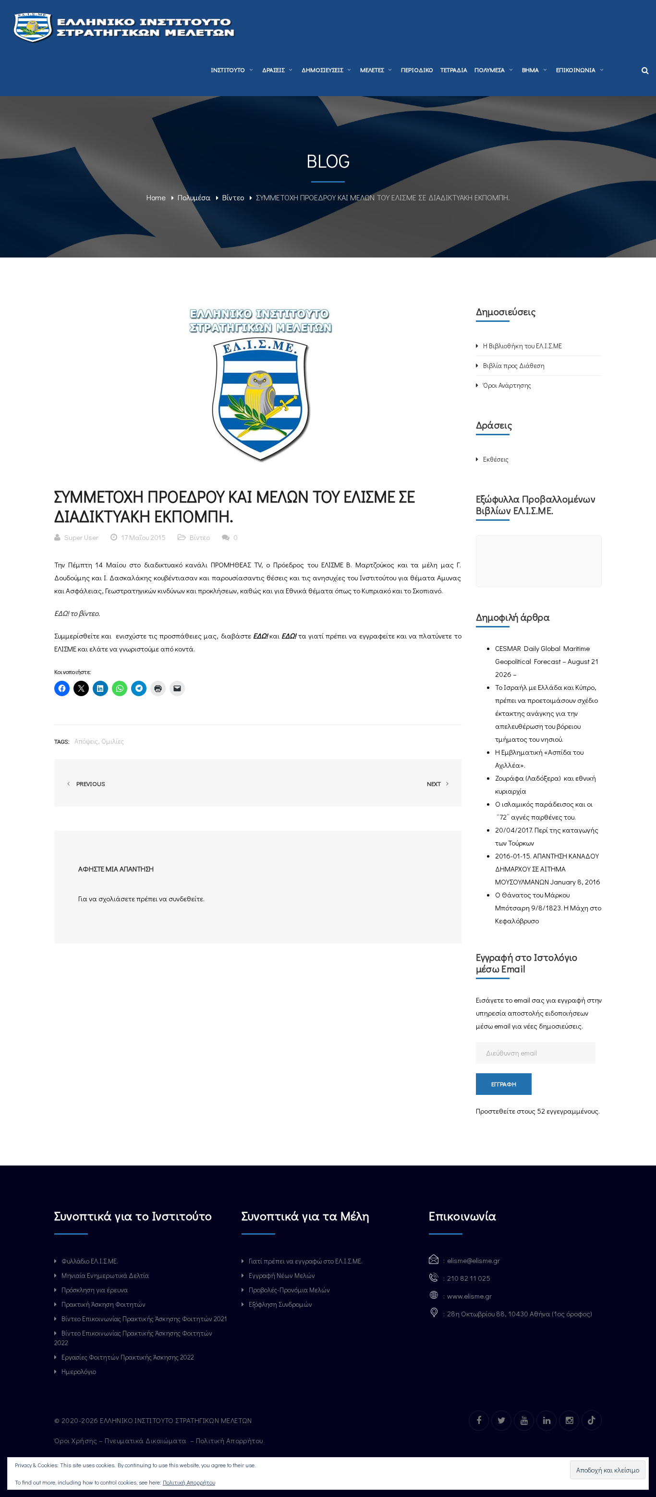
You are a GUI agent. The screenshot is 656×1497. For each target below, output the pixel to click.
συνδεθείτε (186, 898)
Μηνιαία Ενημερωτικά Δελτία (105, 1275)
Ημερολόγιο (78, 1371)
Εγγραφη (503, 1084)
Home (156, 197)
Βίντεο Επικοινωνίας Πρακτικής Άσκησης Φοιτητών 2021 (144, 1318)
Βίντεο (233, 197)
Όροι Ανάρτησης (507, 385)
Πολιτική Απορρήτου (230, 1440)
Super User (81, 537)
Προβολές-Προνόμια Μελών (289, 1289)
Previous (89, 783)
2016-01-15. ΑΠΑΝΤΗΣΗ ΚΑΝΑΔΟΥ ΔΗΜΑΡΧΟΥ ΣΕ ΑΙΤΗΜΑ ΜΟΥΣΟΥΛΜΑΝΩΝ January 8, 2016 (547, 868)
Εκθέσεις (496, 459)
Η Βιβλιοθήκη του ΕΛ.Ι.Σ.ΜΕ (522, 345)
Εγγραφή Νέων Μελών (282, 1275)
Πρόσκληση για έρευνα (94, 1289)
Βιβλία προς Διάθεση (514, 365)
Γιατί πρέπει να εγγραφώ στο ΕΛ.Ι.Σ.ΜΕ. (306, 1260)
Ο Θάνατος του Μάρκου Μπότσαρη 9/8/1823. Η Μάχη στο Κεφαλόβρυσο (548, 907)
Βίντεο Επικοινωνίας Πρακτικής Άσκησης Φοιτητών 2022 (133, 1337)
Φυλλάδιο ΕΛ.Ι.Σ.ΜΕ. (89, 1260)
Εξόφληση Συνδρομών (280, 1304)
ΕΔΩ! (62, 613)
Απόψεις (86, 741)
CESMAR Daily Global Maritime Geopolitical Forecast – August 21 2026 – (546, 661)
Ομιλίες (112, 741)
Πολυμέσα (194, 197)
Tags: (62, 741)
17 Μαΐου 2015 (143, 537)
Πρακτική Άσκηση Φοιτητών (103, 1304)
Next (434, 783)
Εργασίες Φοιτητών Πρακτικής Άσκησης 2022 (127, 1357)
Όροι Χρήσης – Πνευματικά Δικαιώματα (121, 1440)
